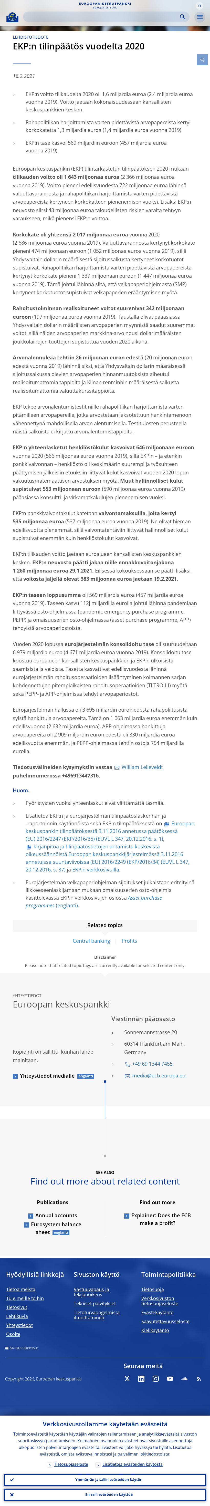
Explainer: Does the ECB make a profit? (161, 1219)
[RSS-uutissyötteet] (199, 1379)
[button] (199, 6)
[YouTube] (170, 1379)
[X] (127, 1379)
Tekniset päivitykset (95, 1304)
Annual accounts (56, 1216)
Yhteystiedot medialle (47, 1076)
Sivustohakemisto (24, 1348)
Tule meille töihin (25, 1298)
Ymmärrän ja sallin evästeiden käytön (108, 1480)
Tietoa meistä (20, 1289)
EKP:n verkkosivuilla (95, 870)
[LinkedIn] (141, 1379)
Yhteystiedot (19, 1325)
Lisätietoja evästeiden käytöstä (132, 1465)
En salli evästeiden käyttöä (109, 1495)
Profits (129, 941)
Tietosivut (16, 1307)
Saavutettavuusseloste (165, 1322)
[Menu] (199, 17)
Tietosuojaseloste (71, 1465)
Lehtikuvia (17, 1316)
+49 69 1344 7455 (152, 1064)
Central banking (91, 941)
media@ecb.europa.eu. (159, 1076)
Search (182, 16)
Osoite (13, 1334)
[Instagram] (156, 1379)
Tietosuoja (152, 1289)
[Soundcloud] (184, 1379)
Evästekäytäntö (157, 1313)
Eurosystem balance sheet (56, 1228)
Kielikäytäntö (155, 1330)
